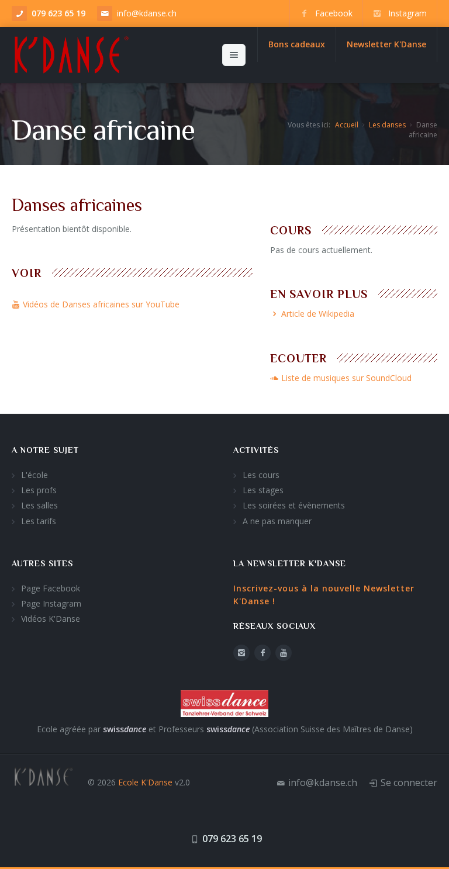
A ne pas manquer (277, 521)
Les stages (263, 490)
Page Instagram (51, 603)
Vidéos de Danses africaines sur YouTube (101, 304)
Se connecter (409, 782)
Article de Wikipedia (317, 313)
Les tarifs (38, 521)
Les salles (39, 505)
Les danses (387, 125)
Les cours (261, 474)
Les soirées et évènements (294, 505)
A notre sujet (45, 450)
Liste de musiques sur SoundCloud (346, 377)
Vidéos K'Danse (50, 618)
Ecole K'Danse (145, 782)
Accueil (346, 125)
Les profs (39, 490)
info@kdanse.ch (147, 13)
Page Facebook (50, 588)
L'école (34, 474)
